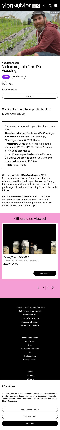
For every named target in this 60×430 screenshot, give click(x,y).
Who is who (30, 341)
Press (30, 352)
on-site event (18, 76)
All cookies (30, 423)
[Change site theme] (36, 6)
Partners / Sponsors (30, 348)
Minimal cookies (30, 416)
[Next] (53, 287)
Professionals (30, 356)
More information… (9, 401)
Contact (30, 371)
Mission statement (30, 337)
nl (44, 5)
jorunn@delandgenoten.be (19, 154)
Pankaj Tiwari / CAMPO (16, 257)
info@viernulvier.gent (30, 322)
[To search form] (50, 6)
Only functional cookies (30, 409)
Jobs (30, 345)
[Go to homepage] (17, 5)
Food (6, 76)
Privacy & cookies (30, 359)
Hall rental (30, 379)
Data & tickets (45, 273)
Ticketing (30, 375)
